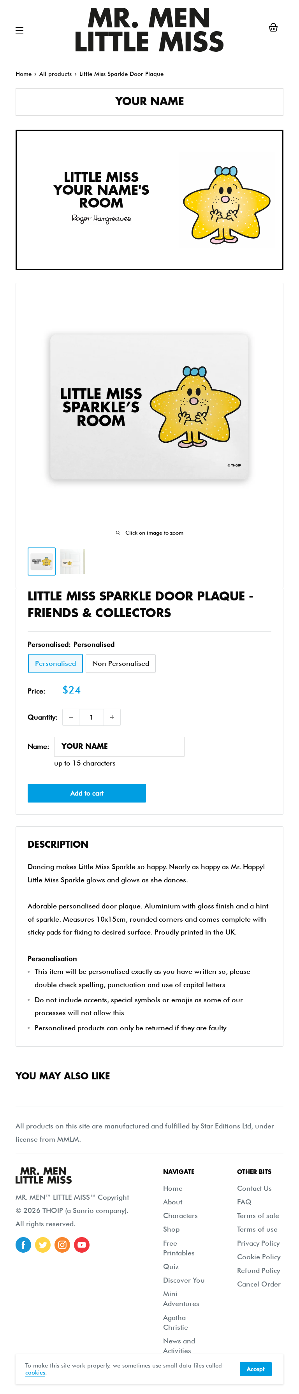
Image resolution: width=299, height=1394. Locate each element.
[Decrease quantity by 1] (71, 717)
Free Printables (179, 1248)
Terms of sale (258, 1215)
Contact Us (254, 1188)
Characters (180, 1215)
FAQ (244, 1202)
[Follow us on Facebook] (23, 1245)
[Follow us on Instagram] (62, 1245)
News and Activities (179, 1346)
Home (24, 73)
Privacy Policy (258, 1243)
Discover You (184, 1280)
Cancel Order (259, 1284)
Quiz (171, 1266)
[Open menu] (19, 30)
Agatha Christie (175, 1322)
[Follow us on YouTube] (82, 1245)
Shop (171, 1229)
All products (55, 73)
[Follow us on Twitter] (43, 1245)
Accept (256, 1369)
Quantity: (43, 717)
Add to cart (87, 793)
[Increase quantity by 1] (112, 717)
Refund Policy (258, 1270)
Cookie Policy (258, 1257)
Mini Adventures (181, 1299)
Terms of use (257, 1229)
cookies (35, 1372)
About (172, 1202)
